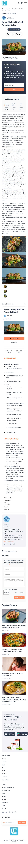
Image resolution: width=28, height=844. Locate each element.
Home (2, 9)
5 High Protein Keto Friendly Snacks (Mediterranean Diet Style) (14, 626)
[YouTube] (5, 544)
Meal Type (5, 802)
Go (14, 89)
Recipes (8, 9)
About (3, 759)
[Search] (19, 3)
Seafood (15, 13)
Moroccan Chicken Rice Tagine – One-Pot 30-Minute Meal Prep (12, 650)
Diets (3, 805)
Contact (4, 762)
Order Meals (5, 780)
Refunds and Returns (8, 787)
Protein (4, 799)
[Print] (7, 34)
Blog (3, 765)
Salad (9, 13)
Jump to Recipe (15, 29)
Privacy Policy (6, 790)
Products (4, 774)
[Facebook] (11, 544)
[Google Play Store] (22, 735)
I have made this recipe (11, 589)
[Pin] (14, 34)
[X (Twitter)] (8, 544)
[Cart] (22, 3)
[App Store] (9, 735)
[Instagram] (15, 544)
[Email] (20, 34)
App (3, 768)
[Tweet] (17, 34)
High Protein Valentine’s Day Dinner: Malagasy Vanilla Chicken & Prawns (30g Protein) (14, 699)
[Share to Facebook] (10, 34)
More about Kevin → (9, 541)
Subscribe (22, 822)
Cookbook (4, 777)
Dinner (4, 13)
